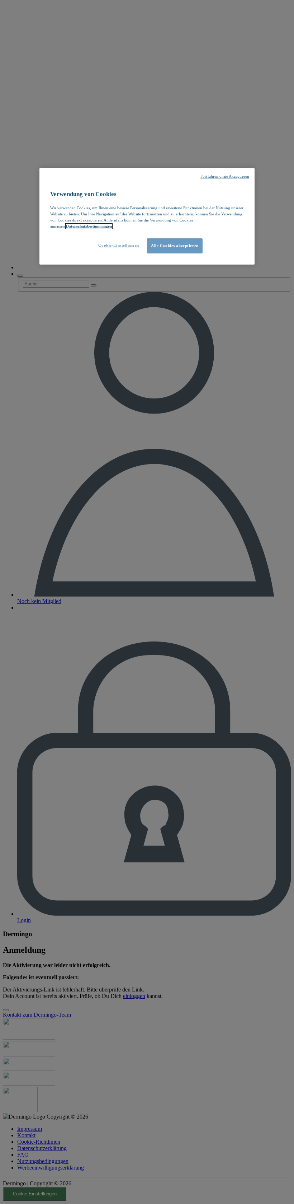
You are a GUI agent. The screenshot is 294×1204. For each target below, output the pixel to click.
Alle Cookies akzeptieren (175, 245)
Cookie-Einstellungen (118, 245)
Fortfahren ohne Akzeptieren (224, 176)
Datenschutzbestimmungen (89, 226)
